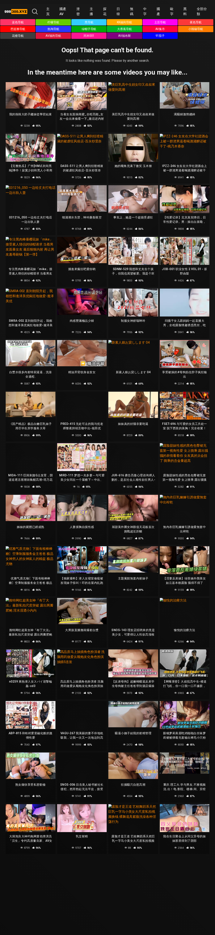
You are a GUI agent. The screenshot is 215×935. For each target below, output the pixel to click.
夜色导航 (196, 22)
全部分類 (202, 11)
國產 (158, 11)
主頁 (48, 11)
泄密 (78, 11)
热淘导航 (53, 29)
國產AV (62, 11)
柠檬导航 (53, 22)
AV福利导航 (53, 35)
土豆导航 (160, 22)
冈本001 (89, 35)
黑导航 (89, 22)
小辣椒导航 (195, 29)
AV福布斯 (124, 35)
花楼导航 (18, 35)
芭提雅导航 (17, 29)
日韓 (118, 11)
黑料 (185, 11)
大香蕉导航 (124, 29)
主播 (91, 11)
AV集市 (160, 29)
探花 (104, 11)
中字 (145, 11)
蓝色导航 (18, 22)
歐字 (171, 11)
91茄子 (160, 35)
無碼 (131, 11)
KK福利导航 (124, 22)
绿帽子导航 (89, 29)
